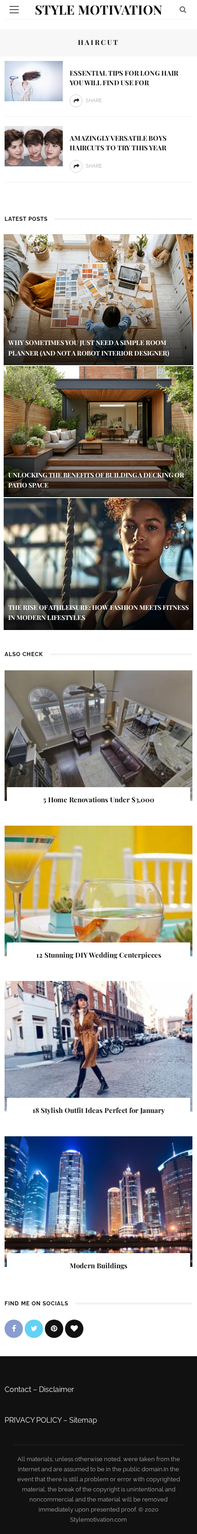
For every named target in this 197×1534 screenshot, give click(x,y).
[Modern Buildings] (98, 1201)
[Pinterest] (54, 1329)
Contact (18, 1389)
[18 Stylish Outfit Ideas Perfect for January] (98, 1045)
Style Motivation (98, 9)
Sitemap (83, 1420)
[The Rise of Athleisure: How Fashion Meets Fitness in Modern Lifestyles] (98, 563)
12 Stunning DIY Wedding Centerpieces (98, 954)
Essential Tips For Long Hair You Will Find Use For (124, 77)
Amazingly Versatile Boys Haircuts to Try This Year (118, 142)
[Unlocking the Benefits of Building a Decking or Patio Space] (98, 431)
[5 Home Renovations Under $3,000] (98, 734)
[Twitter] (34, 1329)
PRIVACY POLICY (33, 1420)
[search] (183, 9)
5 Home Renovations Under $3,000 (98, 799)
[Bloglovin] (74, 1329)
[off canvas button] (14, 9)
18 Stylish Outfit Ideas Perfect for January (99, 1110)
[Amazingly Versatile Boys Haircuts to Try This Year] (34, 145)
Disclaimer (56, 1389)
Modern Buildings (98, 1265)
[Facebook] (14, 1329)
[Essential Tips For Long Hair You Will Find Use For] (34, 80)
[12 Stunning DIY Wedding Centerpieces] (98, 890)
